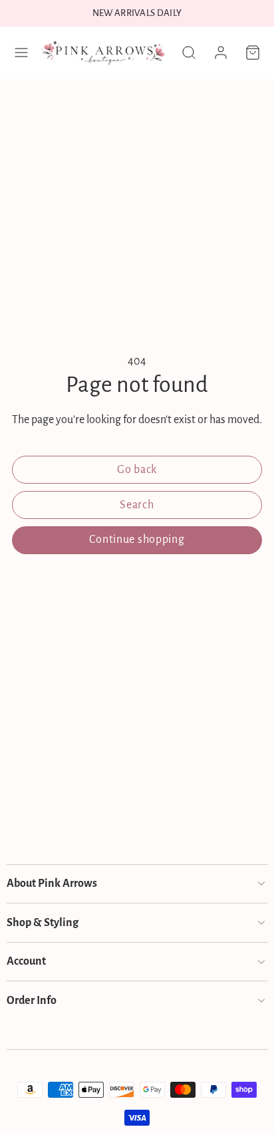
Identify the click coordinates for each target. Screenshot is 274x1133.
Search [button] (137, 505)
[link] (221, 53)
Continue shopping (136, 540)
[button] (21, 53)
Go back (137, 470)
